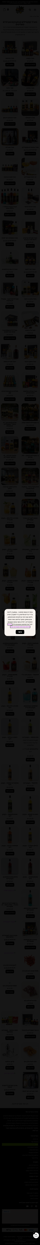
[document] (20, 622)
